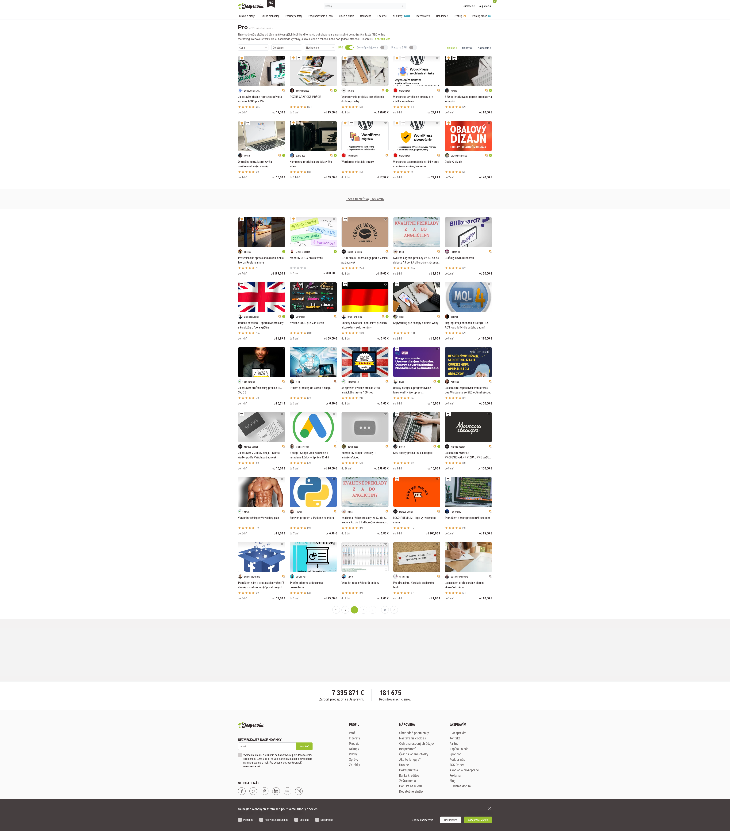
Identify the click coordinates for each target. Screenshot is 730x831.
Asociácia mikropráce (464, 770)
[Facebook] (242, 791)
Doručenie (278, 47)
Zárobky (354, 765)
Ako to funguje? (410, 759)
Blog (452, 781)
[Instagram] (299, 791)
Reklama (455, 775)
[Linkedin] (276, 791)
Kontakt (454, 738)
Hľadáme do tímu (460, 786)
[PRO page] (271, 4)
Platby (353, 754)
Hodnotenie (312, 47)
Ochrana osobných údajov (417, 744)
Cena (242, 47)
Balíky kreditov (409, 775)
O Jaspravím (457, 733)
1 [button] (354, 609)
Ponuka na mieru (410, 786)
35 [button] (385, 609)
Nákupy (354, 749)
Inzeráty (354, 738)
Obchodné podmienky (414, 733)
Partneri (454, 744)
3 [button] (372, 609)
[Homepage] (251, 6)
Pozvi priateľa (408, 770)
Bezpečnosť (407, 749)
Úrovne (404, 765)
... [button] (379, 609)
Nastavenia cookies (412, 738)
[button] (345, 610)
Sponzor (455, 754)
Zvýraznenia (407, 781)
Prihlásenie (469, 6)
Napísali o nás (458, 749)
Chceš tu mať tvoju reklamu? (365, 199)
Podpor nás (457, 759)
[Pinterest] (264, 791)
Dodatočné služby (411, 791)
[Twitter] (253, 791)
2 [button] (363, 609)
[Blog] (287, 791)
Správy (353, 759)
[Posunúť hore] (336, 610)
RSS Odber (456, 765)
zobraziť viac (382, 39)
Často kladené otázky (413, 754)
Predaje (354, 744)
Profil (352, 733)
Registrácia (485, 6)
